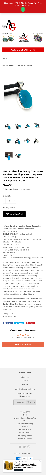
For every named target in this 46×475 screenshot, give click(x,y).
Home (4, 58)
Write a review (23, 344)
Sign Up (31, 402)
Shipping (7, 189)
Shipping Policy (25, 436)
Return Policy (25, 432)
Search (25, 380)
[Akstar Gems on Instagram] (28, 447)
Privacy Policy (25, 429)
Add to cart (18, 470)
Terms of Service (25, 439)
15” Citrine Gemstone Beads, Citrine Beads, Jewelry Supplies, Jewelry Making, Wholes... (26, 465)
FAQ (25, 415)
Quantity (7, 196)
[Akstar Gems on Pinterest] (24, 447)
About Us (25, 377)
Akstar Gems (25, 454)
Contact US (25, 412)
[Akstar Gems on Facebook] (20, 447)
